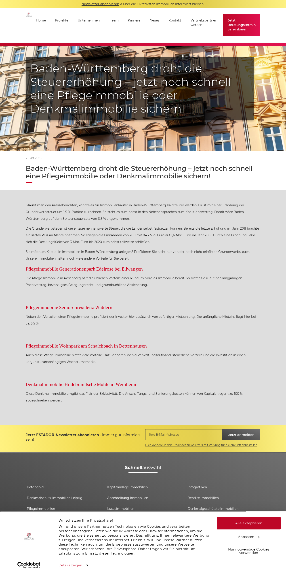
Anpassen (246, 536)
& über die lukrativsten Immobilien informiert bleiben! (143, 4)
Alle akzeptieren (248, 523)
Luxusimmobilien (120, 509)
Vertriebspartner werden (203, 22)
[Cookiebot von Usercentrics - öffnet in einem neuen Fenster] (28, 565)
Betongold (35, 487)
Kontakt (175, 20)
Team (114, 20)
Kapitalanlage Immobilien (127, 487)
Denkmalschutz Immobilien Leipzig (54, 498)
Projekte (61, 20)
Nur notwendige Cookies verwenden (248, 551)
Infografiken (197, 487)
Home (41, 20)
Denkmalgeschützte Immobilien (213, 509)
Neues (154, 20)
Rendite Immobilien (203, 498)
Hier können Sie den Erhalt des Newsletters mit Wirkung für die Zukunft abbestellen (201, 445)
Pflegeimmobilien (41, 509)
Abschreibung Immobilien (127, 498)
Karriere (134, 20)
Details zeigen (70, 565)
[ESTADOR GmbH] (29, 25)
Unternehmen (89, 20)
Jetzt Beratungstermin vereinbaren (242, 24)
